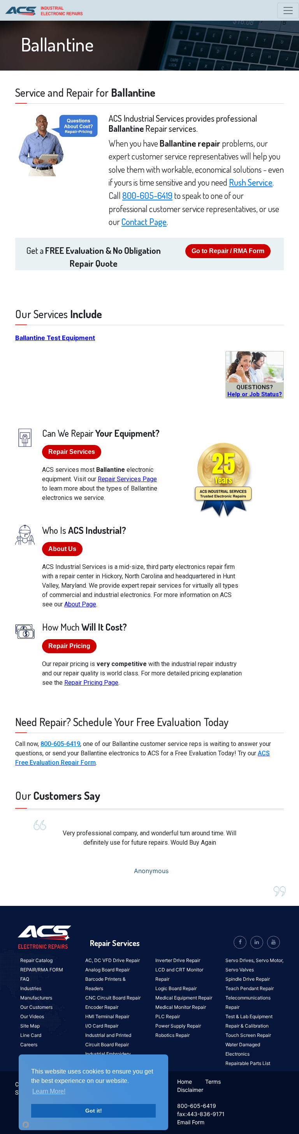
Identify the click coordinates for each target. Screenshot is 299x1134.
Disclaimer (190, 1089)
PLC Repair (167, 1016)
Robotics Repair (172, 1035)
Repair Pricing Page (91, 682)
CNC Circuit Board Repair (113, 998)
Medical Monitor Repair (180, 1007)
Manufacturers (36, 998)
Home (184, 1081)
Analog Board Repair (107, 970)
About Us (62, 549)
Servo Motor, (269, 960)
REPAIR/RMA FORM (41, 970)
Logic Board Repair (176, 988)
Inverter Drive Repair (177, 960)
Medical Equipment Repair (183, 998)
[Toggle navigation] (288, 10)
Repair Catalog (36, 960)
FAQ (24, 979)
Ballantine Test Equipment (55, 338)
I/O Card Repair (101, 1026)
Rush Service (251, 182)
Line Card (30, 1035)
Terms (213, 1081)
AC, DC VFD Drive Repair (112, 960)
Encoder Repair (101, 1007)
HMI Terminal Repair (107, 1016)
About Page (80, 604)
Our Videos (32, 1016)
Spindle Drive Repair (247, 979)
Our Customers (36, 1007)
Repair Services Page (127, 479)
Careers (28, 1044)
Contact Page (144, 221)
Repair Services (71, 451)
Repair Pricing (69, 646)
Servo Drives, (240, 960)
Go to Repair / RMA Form (228, 251)
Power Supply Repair (178, 1026)
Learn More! (48, 1091)
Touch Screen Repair (248, 1035)
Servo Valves (239, 970)
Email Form (190, 1122)
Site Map (30, 1026)
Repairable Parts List (247, 1063)
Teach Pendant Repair (249, 988)
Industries (30, 988)
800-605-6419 (147, 195)
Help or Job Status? (254, 394)
